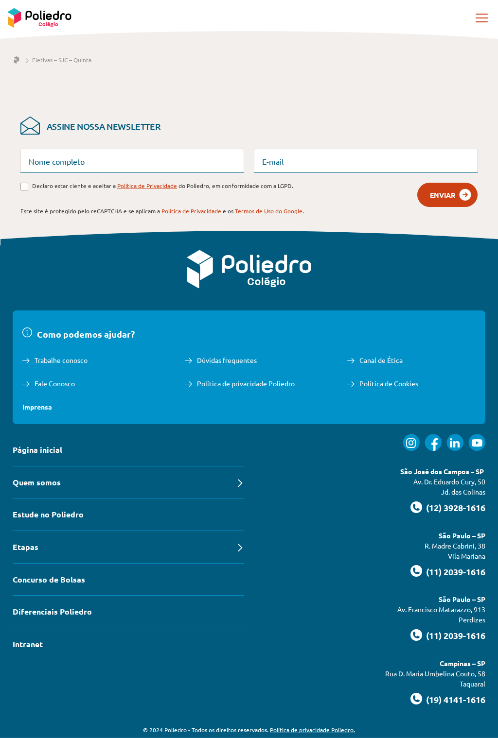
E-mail (273, 161)
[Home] (16, 60)
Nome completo (57, 161)
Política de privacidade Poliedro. (312, 730)
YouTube (476, 442)
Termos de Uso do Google (268, 211)
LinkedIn (454, 442)
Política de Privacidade (147, 185)
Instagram (411, 442)
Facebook (433, 442)
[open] (482, 18)
